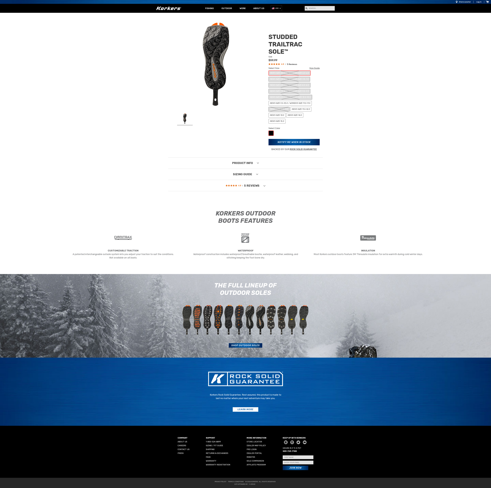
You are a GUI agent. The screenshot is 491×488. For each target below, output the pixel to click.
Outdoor (226, 8)
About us (258, 8)
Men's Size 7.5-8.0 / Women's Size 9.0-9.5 (289, 91)
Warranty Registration (218, 465)
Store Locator (465, 2)
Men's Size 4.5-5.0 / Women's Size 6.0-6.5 (289, 73)
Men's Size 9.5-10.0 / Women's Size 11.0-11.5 (290, 103)
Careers (182, 445)
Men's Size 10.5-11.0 (279, 109)
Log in (479, 2)
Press (181, 453)
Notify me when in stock (294, 142)
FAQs (208, 457)
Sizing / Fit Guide (214, 445)
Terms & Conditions (236, 482)
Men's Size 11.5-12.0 (301, 109)
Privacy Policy (220, 482)
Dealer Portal (254, 453)
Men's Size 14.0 (295, 115)
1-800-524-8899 (213, 442)
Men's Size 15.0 (277, 121)
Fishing (209, 8)
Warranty (211, 461)
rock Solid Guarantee (303, 149)
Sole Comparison (255, 461)
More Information (256, 438)
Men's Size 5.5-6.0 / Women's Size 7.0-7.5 (289, 79)
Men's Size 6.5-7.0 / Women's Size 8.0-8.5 (289, 85)
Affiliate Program (256, 465)
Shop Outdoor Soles (245, 345)
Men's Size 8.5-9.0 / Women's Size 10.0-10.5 (290, 97)
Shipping (210, 449)
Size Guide (314, 68)
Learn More (245, 409)
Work (243, 8)
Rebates (251, 457)
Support (210, 438)
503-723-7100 (290, 451)
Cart (487, 2)
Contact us (183, 449)
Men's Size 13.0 (277, 115)
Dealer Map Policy (256, 445)
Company (182, 438)
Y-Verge (252, 484)
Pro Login (251, 449)
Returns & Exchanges (217, 453)
